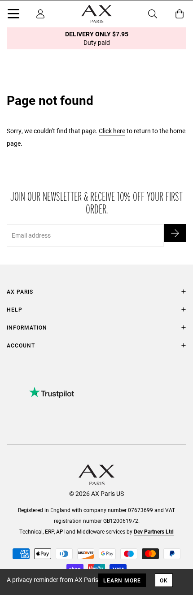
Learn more (122, 580)
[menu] (13, 15)
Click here (112, 130)
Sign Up (175, 233)
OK (164, 580)
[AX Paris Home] (96, 14)
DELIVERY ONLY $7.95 (96, 38)
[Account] (40, 13)
